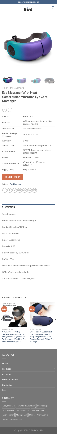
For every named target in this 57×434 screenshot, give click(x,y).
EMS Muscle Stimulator (26, 406)
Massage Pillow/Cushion (38, 415)
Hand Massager (23, 410)
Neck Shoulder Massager (12, 419)
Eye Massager (17, 88)
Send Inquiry (13, 177)
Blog (4, 390)
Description (8, 207)
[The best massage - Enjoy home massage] (28, 9)
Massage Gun (21, 415)
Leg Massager (8, 415)
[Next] (50, 46)
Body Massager (9, 406)
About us (6, 374)
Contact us (7, 385)
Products (6, 368)
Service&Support (10, 379)
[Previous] (6, 46)
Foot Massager (8, 410)
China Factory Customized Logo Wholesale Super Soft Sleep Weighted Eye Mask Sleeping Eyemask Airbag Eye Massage (42, 337)
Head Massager (38, 410)
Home (5, 88)
